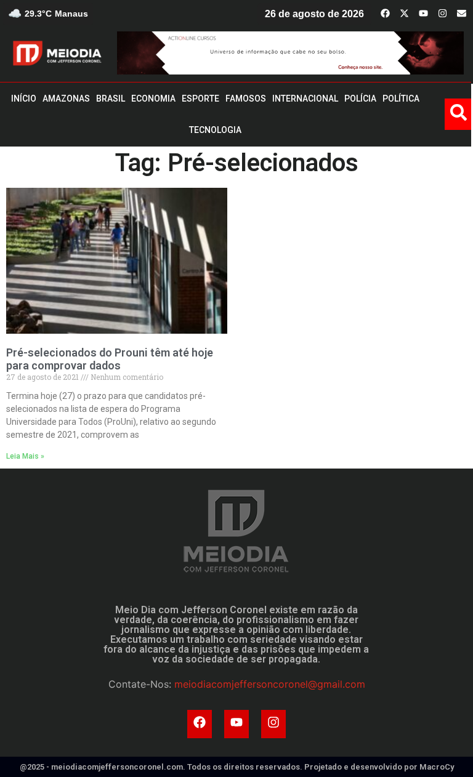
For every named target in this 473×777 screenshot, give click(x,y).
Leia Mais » (25, 456)
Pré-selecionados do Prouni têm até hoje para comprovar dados (109, 359)
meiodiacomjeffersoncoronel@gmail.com (269, 684)
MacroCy (436, 766)
